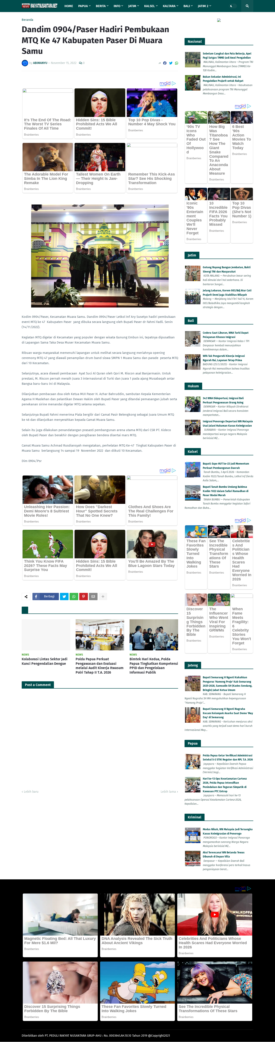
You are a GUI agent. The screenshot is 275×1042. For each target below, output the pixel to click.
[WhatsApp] (176, 63)
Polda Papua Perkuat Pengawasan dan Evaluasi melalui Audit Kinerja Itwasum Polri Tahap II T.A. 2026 (100, 665)
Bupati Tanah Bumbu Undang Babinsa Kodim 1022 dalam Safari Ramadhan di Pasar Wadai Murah (225, 491)
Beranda (27, 19)
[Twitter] (171, 63)
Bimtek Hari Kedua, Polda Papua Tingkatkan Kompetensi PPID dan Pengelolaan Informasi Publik (154, 665)
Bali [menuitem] (186, 6)
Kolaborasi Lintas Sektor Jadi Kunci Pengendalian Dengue (44, 661)
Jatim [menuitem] (132, 6)
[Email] (93, 596)
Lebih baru (31, 792)
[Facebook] (165, 63)
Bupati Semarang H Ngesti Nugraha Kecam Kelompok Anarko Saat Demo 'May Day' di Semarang (228, 713)
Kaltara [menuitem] (169, 6)
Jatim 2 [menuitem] (203, 6)
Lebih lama (168, 792)
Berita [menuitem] (101, 6)
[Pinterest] (83, 596)
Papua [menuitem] (83, 6)
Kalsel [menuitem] (149, 6)
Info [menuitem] (117, 6)
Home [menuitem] (68, 6)
